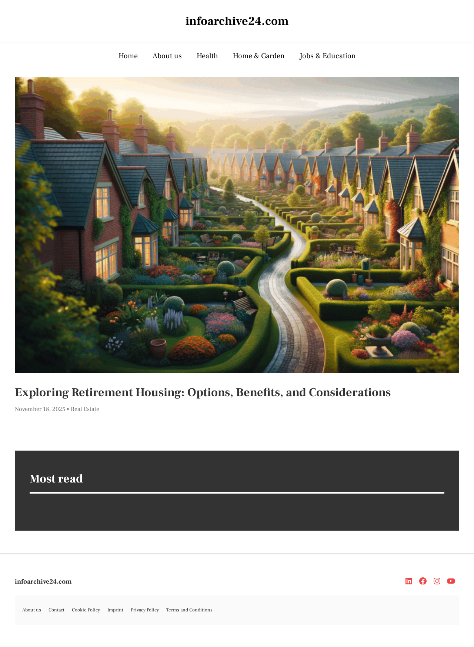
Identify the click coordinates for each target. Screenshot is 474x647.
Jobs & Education (328, 56)
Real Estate (85, 409)
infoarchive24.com (43, 581)
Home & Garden (259, 56)
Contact (56, 610)
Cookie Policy (86, 610)
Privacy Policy (145, 610)
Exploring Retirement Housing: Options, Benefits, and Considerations (203, 392)
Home (128, 56)
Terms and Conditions (189, 610)
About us (167, 56)
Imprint (115, 610)
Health (207, 56)
